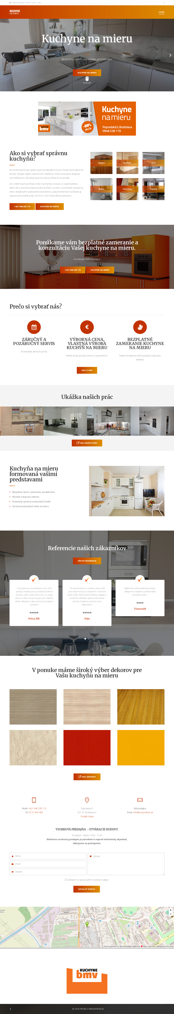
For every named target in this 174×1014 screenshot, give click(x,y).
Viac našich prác (88, 443)
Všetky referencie (87, 561)
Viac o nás (87, 370)
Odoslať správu (86, 889)
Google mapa (87, 816)
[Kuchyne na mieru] (87, 973)
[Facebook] (163, 3)
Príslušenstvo (87, 68)
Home (161, 12)
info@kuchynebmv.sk (143, 812)
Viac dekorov (88, 776)
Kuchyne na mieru (49, 206)
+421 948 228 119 (22, 206)
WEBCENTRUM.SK (96, 1009)
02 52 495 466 (36, 812)
